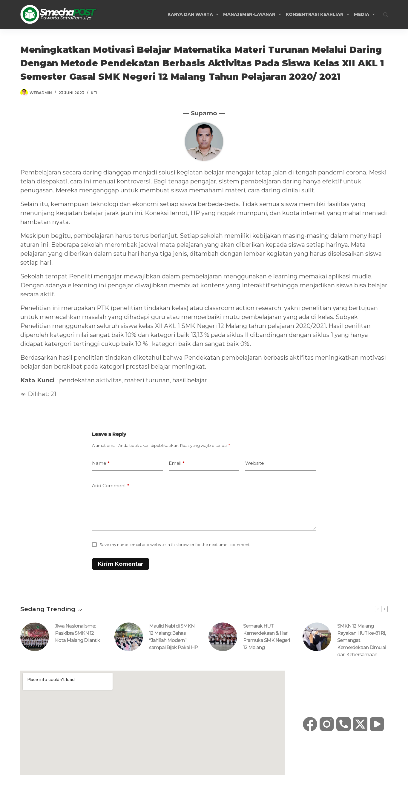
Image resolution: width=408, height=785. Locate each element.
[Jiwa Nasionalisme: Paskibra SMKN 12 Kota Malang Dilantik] (34, 637)
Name (101, 463)
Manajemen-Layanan (249, 14)
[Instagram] (327, 724)
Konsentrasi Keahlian (314, 14)
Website (254, 463)
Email (177, 463)
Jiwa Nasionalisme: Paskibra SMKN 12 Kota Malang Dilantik (77, 633)
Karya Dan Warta (190, 14)
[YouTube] (377, 724)
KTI (94, 93)
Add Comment (110, 485)
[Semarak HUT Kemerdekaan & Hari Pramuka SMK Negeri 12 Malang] (222, 637)
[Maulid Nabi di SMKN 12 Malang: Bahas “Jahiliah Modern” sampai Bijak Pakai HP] (128, 637)
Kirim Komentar (120, 564)
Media (361, 14)
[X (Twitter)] (360, 724)
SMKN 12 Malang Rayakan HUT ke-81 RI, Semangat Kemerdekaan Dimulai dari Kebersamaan (361, 640)
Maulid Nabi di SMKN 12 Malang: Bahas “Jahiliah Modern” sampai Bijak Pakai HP (173, 636)
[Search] (385, 14)
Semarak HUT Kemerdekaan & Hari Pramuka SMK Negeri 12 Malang (266, 636)
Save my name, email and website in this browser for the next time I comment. (175, 544)
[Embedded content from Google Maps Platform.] (152, 723)
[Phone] (343, 724)
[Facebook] (310, 724)
